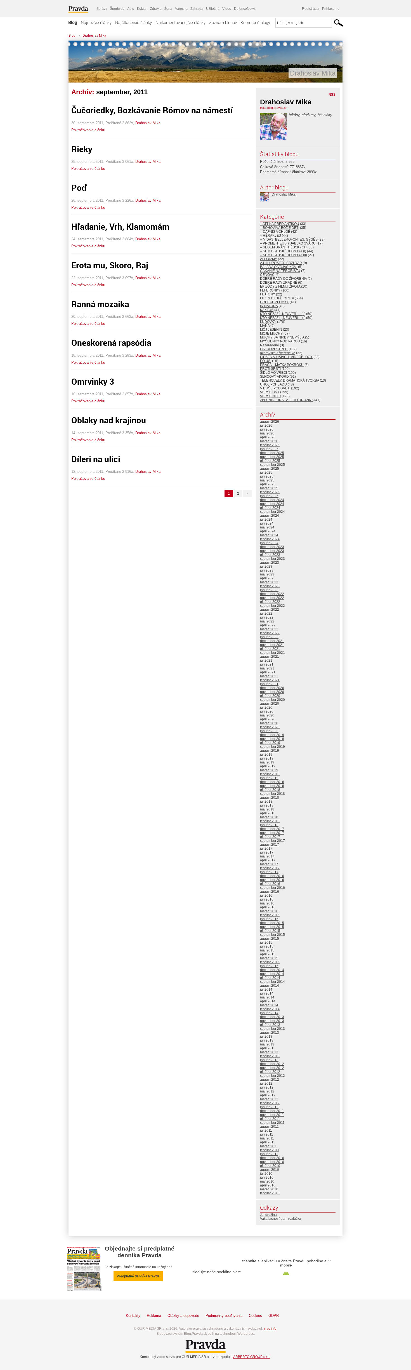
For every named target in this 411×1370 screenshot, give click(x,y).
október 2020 (270, 696)
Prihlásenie (330, 9)
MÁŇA (265, 326)
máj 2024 (267, 527)
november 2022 (272, 598)
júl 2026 (266, 425)
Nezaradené (269, 345)
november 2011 (272, 1115)
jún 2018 (266, 805)
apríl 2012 (267, 1095)
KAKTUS (266, 310)
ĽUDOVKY (268, 322)
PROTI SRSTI (270, 369)
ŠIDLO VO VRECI (273, 373)
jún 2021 (266, 664)
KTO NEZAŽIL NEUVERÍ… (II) (282, 314)
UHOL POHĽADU (273, 384)
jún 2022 (266, 617)
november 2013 (272, 1021)
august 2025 (269, 469)
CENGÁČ (267, 275)
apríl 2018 (267, 813)
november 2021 (272, 645)
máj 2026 (267, 433)
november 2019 (272, 739)
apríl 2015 (267, 954)
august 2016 (269, 892)
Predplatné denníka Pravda (138, 1276)
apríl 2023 (267, 578)
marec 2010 (269, 1189)
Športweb (117, 9)
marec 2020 (269, 723)
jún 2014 (266, 993)
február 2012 (270, 1103)
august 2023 (269, 563)
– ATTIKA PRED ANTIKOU (279, 224)
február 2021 (270, 680)
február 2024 (270, 539)
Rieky (81, 149)
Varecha (181, 9)
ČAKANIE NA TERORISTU (280, 271)
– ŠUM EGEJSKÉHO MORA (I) (283, 251)
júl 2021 (266, 660)
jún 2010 (266, 1177)
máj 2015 (267, 950)
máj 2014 (267, 997)
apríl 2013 (267, 1048)
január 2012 (269, 1107)
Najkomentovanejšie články (180, 22)
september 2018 (272, 794)
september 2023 (272, 559)
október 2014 (270, 978)
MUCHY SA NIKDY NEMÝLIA (282, 337)
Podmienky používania (224, 1315)
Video (226, 9)
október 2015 (270, 931)
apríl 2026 (267, 437)
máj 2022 (267, 621)
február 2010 (270, 1193)
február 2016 (270, 915)
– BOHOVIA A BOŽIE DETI (279, 228)
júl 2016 (266, 895)
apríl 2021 (267, 672)
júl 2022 (266, 613)
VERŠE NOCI (270, 396)
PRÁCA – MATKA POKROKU (282, 365)
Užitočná (212, 9)
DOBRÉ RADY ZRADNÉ (278, 283)
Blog (72, 22)
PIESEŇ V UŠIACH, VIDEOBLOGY (286, 357)
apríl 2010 (267, 1185)
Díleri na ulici (95, 459)
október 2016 (270, 884)
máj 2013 (267, 1044)
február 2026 (270, 445)
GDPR (273, 1315)
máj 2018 (267, 809)
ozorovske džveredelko (277, 353)
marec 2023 (269, 582)
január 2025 (269, 496)
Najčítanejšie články (133, 22)
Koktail (142, 9)
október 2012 (270, 1072)
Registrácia (310, 9)
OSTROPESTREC (274, 349)
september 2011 (272, 1123)
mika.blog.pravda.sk (273, 107)
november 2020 (272, 692)
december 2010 (272, 1158)
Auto (130, 9)
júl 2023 (266, 566)
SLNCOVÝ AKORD (274, 377)
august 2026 (269, 422)
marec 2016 (269, 911)
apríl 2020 (267, 719)
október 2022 (270, 602)
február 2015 (270, 962)
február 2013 (270, 1056)
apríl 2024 (267, 531)
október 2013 (270, 1025)
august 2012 (269, 1080)
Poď (79, 187)
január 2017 (269, 872)
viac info (270, 1329)
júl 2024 (266, 519)
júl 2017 (266, 848)
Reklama (154, 1315)
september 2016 (272, 888)
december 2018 (272, 782)
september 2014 (272, 982)
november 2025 (272, 457)
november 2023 (272, 551)
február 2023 (270, 586)
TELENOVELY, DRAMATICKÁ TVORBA (289, 380)
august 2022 (269, 610)
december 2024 (272, 500)
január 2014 (269, 1013)
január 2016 (269, 919)
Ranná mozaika (100, 304)
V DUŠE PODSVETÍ (275, 388)
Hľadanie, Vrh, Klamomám (120, 226)
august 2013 (269, 1033)
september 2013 (272, 1029)
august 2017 (269, 845)
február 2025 (270, 492)
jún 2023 (266, 570)
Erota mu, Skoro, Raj (109, 265)
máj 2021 (267, 668)
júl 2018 (266, 801)
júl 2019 (266, 754)
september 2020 (272, 700)
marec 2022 (269, 629)
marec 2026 (269, 441)
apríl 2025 (267, 484)
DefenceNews (245, 9)
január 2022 (269, 637)
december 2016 (272, 876)
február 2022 (270, 633)
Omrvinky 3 (92, 381)
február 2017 (270, 868)
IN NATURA (269, 306)
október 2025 (270, 461)
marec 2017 (269, 864)
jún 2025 (266, 476)
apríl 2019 (267, 766)
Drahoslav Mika (94, 35)
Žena (168, 9)
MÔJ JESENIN (271, 330)
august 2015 (269, 939)
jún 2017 (266, 852)
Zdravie (156, 9)
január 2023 (269, 590)
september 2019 (272, 747)
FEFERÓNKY (270, 290)
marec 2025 (269, 488)
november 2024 (272, 504)
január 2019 (269, 778)
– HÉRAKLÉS (270, 236)
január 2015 (269, 966)
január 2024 (269, 543)
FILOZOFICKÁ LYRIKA (277, 298)
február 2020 (270, 727)
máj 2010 (267, 1181)
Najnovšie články (96, 22)
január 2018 (269, 825)
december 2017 (272, 829)
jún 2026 (266, 429)
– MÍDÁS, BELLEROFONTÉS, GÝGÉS (289, 239)
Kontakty (133, 1315)
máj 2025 (267, 480)
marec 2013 (269, 1052)
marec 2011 (269, 1146)
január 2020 (269, 731)
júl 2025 (266, 472)
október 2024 (270, 508)
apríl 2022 (267, 625)
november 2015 (272, 927)
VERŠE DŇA (269, 392)
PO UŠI (265, 361)
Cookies (255, 1315)
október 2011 (270, 1119)
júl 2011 (266, 1130)
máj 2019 (267, 762)
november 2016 (272, 880)
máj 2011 (267, 1138)
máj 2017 (267, 856)
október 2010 (270, 1166)
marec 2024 (269, 535)
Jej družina (268, 1215)
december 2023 (272, 547)
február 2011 (269, 1150)
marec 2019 (269, 770)
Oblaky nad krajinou (108, 420)
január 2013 (269, 1060)
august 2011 (269, 1127)
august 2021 (269, 657)
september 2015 (272, 935)
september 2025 (272, 465)
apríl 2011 (267, 1142)
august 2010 (269, 1170)
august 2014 (269, 986)
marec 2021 (269, 676)
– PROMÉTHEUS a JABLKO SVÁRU (288, 243)
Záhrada (196, 9)
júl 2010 (266, 1174)
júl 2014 (266, 989)
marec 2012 (269, 1099)
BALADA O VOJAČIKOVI (278, 267)
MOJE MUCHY (271, 333)
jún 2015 (266, 946)
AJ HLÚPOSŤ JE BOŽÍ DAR (281, 263)
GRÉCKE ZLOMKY (274, 302)
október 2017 (270, 837)
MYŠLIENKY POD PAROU (280, 341)
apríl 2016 (267, 907)
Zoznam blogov (223, 22)
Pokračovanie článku (88, 130)
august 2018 (269, 798)
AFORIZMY (268, 259)
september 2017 (272, 841)
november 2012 (272, 1068)
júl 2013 (266, 1036)
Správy (101, 9)
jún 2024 (266, 523)
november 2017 (272, 833)
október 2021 (270, 649)
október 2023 (270, 555)
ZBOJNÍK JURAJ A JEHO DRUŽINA (286, 400)
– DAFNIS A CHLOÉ (275, 232)
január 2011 (269, 1154)
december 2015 (272, 923)
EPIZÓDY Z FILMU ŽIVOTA (280, 286)
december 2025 (272, 453)
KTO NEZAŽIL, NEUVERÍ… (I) (282, 318)
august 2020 (269, 704)
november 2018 (272, 786)
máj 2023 (267, 574)
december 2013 (272, 1017)
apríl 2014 (267, 1001)
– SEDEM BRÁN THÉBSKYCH (283, 247)
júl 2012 (266, 1083)
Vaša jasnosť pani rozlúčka (280, 1219)
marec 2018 (269, 817)
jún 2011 (266, 1134)
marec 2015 (269, 958)
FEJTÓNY (267, 294)
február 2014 (270, 1009)
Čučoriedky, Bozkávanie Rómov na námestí (152, 110)
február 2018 (270, 821)
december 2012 (272, 1064)
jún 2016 (266, 899)
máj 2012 (267, 1091)
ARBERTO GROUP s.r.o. (251, 1357)
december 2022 (272, 594)
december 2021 (272, 641)
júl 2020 (266, 707)
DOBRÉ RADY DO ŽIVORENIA (283, 279)
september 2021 (272, 653)
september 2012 (272, 1076)
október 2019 (270, 743)
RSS (332, 95)
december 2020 (272, 688)
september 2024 (272, 512)
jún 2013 (266, 1040)
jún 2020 (266, 711)
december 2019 (272, 735)
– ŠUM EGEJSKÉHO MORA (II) (283, 255)
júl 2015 (266, 942)
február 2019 (270, 774)
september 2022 (272, 606)
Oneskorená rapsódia (111, 342)
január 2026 (269, 449)
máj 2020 (267, 715)
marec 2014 (269, 1005)
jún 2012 (266, 1087)
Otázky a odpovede (183, 1315)
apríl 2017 (267, 860)
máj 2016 (267, 903)
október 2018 (270, 790)
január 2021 (269, 684)
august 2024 (269, 516)
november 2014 (272, 974)
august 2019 (269, 751)
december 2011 (272, 1111)
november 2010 (272, 1162)
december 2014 (272, 970)
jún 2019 (266, 758)
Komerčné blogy (255, 22)
